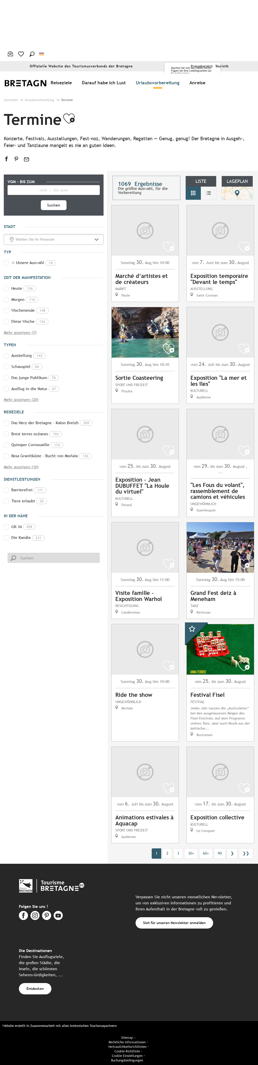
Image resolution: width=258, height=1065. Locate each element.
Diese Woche (28, 321)
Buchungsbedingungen (127, 1060)
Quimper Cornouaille (35, 444)
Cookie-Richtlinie (127, 1051)
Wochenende (28, 310)
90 (220, 853)
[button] (32, 54)
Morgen (23, 299)
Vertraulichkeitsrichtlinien (127, 1047)
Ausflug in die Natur (33, 388)
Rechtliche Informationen (127, 1042)
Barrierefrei (27, 489)
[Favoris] (21, 53)
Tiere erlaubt (27, 501)
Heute (22, 288)
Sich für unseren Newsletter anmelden (174, 922)
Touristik (222, 66)
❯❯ (246, 853)
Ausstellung (26, 355)
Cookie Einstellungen (127, 1056)
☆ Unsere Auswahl (32, 262)
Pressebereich (202, 66)
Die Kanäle (26, 537)
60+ (206, 853)
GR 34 (21, 526)
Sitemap (127, 1038)
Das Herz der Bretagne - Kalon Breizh (50, 422)
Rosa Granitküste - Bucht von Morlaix (49, 455)
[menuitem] (32, 83)
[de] (42, 54)
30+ (191, 853)
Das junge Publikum (33, 377)
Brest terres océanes (35, 433)
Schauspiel (25, 366)
